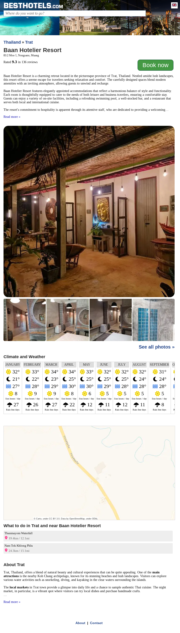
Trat (29, 42)
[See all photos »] (89, 234)
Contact (96, 623)
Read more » (12, 117)
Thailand (12, 42)
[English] (173, 5)
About (80, 623)
